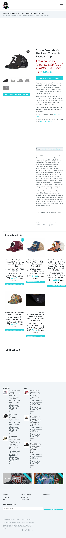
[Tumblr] (32, 530)
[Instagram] (29, 530)
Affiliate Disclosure (45, 121)
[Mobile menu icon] (61, 4)
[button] (28, 51)
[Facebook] (22, 530)
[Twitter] (26, 530)
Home (4, 15)
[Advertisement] (33, 31)
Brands (8, 15)
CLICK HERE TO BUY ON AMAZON (16, 94)
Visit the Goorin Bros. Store (51, 149)
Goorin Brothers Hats (16, 15)
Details (47, 71)
